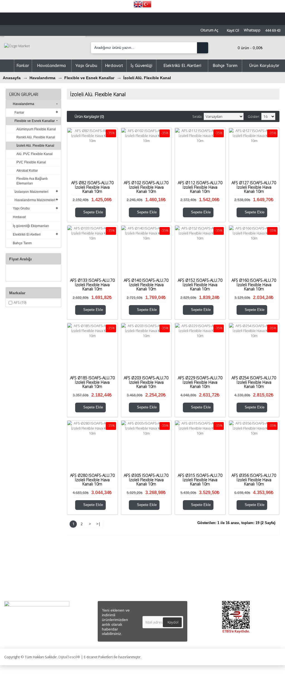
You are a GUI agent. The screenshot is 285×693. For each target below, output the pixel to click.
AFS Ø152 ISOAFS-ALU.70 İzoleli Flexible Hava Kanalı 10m (200, 284)
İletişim (152, 565)
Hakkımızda (16, 565)
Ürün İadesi (156, 590)
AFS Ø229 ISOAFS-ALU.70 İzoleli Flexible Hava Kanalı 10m (200, 382)
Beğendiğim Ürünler (163, 577)
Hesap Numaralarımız (25, 584)
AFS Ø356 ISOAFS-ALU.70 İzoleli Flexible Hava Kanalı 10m (254, 480)
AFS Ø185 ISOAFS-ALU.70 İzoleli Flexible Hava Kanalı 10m (92, 382)
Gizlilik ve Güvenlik (92, 584)
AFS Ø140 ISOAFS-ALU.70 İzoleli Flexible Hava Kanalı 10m (146, 284)
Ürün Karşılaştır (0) (89, 116)
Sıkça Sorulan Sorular (25, 577)
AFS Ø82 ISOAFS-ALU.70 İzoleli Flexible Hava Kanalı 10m (92, 187)
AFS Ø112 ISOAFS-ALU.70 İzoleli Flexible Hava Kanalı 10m (200, 187)
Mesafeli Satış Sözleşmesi (99, 565)
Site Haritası (16, 590)
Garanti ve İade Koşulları (97, 590)
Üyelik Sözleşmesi (92, 571)
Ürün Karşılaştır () (162, 584)
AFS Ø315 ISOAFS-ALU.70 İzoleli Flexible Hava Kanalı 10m (200, 480)
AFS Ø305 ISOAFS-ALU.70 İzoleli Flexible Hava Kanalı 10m (146, 480)
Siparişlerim (156, 571)
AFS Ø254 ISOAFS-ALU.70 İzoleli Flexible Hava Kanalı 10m (254, 382)
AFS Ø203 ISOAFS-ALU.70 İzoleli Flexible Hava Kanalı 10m (146, 382)
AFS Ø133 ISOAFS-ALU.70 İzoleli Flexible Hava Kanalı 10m (92, 284)
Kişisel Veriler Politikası (96, 577)
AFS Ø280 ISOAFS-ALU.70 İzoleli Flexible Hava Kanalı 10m (92, 480)
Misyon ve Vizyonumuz (26, 571)
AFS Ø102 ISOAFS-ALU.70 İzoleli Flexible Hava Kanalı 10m (146, 187)
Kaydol (173, 622)
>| (98, 523)
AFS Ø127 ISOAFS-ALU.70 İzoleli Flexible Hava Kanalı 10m (254, 187)
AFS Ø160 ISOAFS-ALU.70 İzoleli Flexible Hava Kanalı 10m (254, 284)
